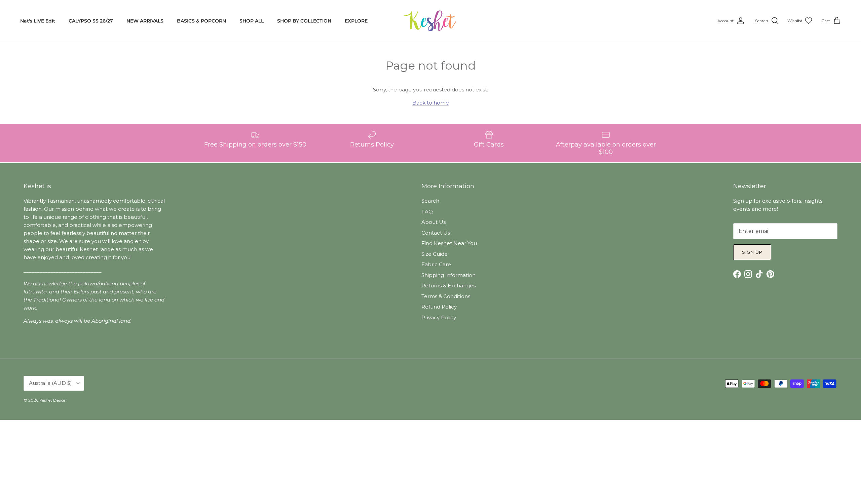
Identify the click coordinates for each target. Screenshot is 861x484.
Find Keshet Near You (449, 243)
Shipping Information (448, 275)
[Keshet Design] (430, 21)
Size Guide (434, 254)
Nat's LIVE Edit (37, 21)
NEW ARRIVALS (144, 21)
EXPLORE (356, 21)
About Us (433, 222)
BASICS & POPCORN (201, 21)
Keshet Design (53, 400)
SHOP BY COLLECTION (304, 21)
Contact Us (435, 233)
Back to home (430, 102)
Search (430, 201)
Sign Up (752, 252)
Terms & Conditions (445, 296)
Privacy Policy (438, 317)
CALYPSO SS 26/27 (91, 21)
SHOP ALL (251, 21)
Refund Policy (439, 307)
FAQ (427, 211)
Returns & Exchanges (448, 285)
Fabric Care (436, 264)
